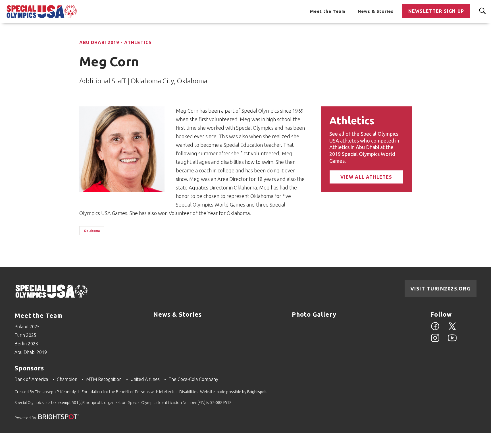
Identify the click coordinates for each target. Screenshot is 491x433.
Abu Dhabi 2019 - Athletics (115, 42)
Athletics (351, 120)
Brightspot (256, 391)
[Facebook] (435, 329)
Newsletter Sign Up (436, 11)
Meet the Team (327, 11)
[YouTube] (452, 341)
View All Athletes (366, 177)
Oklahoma (92, 230)
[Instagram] (435, 341)
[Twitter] (452, 329)
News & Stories (376, 11)
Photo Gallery (314, 314)
